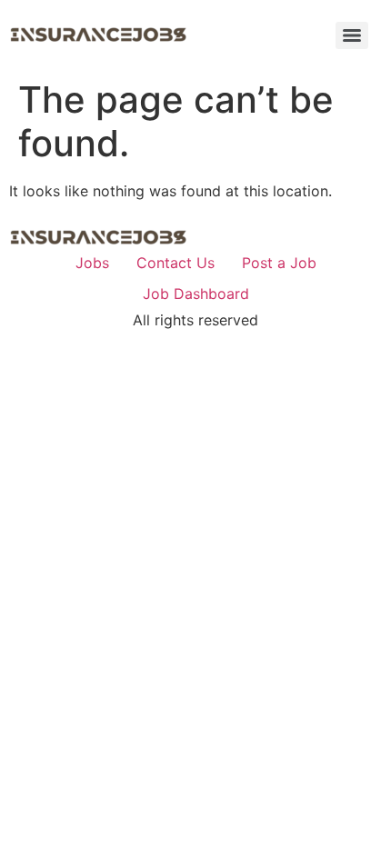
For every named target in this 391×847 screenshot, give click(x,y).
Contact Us (175, 263)
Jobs (92, 263)
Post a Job (279, 263)
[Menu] (352, 35)
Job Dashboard (196, 293)
